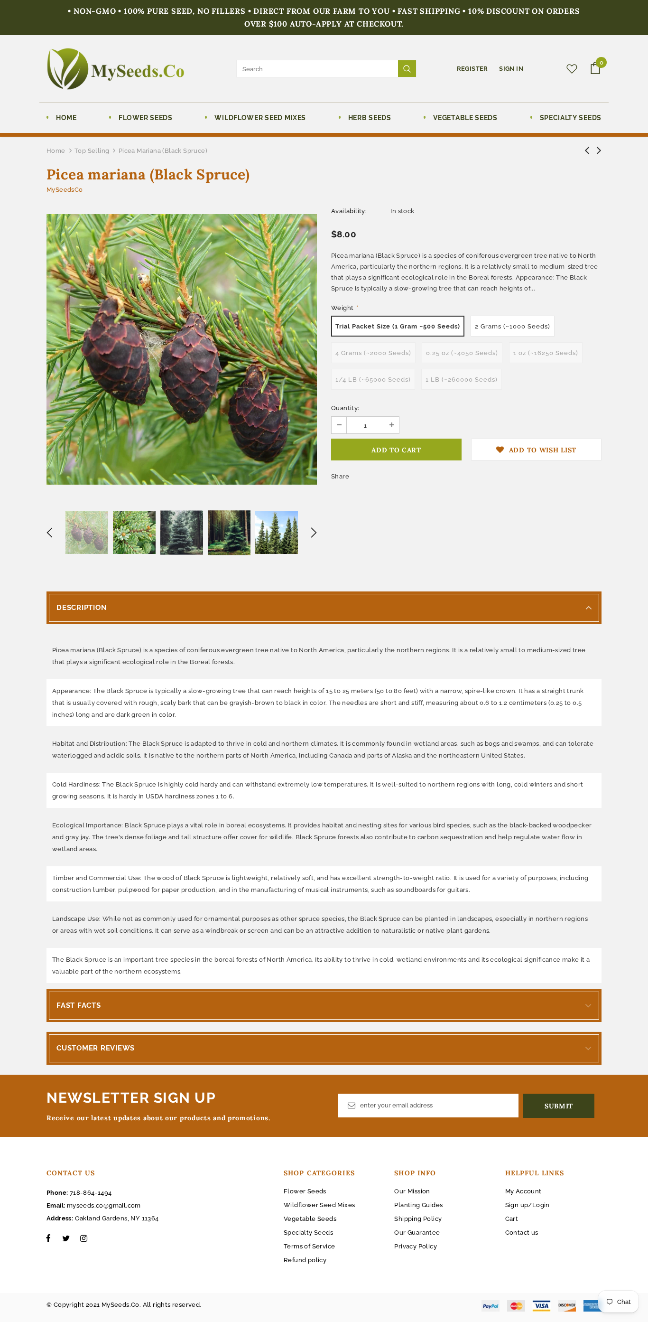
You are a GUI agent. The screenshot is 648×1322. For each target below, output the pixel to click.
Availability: (349, 211)
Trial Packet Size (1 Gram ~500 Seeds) (397, 326)
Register (473, 68)
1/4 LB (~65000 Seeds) (373, 379)
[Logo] (115, 68)
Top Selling (91, 150)
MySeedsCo (64, 189)
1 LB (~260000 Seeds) (462, 379)
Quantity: (345, 408)
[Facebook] (48, 1238)
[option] (181, 349)
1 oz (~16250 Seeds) (545, 352)
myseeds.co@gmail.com (104, 1205)
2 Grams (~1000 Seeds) (512, 326)
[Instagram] (83, 1238)
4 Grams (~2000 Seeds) (373, 352)
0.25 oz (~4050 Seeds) (462, 352)
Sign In (511, 68)
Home (55, 150)
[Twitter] (65, 1238)
